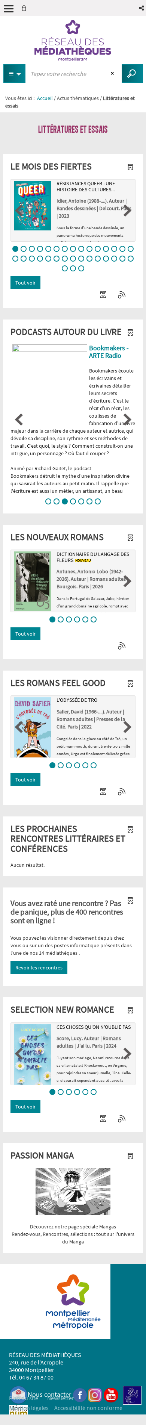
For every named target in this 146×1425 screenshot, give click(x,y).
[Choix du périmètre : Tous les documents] (14, 73)
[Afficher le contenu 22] (65, 259)
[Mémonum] (18, 1414)
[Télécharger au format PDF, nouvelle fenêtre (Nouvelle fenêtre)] (103, 295)
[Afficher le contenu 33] (81, 268)
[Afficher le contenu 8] (73, 249)
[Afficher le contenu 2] (24, 249)
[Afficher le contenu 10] (89, 249)
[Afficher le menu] (9, 8)
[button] (142, 8)
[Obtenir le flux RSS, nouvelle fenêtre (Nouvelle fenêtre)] (122, 295)
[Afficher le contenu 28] (114, 259)
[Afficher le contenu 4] (40, 249)
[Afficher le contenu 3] (32, 249)
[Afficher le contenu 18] (32, 259)
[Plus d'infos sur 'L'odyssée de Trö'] (32, 727)
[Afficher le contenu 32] (73, 268)
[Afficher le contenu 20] (48, 259)
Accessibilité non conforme (88, 1407)
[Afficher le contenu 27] (106, 259)
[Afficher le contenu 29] (122, 259)
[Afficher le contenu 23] (73, 259)
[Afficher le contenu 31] (65, 268)
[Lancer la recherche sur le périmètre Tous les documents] (132, 73)
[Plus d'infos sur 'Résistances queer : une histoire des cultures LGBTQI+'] (32, 205)
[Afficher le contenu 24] (81, 259)
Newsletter (60, 1398)
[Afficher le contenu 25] (89, 259)
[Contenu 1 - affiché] (15, 249)
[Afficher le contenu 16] (15, 259)
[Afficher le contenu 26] (98, 259)
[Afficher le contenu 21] (57, 259)
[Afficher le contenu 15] (131, 249)
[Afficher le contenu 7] (65, 249)
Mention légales (29, 1407)
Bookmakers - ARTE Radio (109, 352)
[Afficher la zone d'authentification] (25, 8)
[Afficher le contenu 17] (24, 259)
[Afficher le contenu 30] (131, 259)
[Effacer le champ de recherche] (113, 74)
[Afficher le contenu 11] (98, 249)
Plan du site (23, 1398)
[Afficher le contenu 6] (57, 249)
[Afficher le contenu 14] (122, 249)
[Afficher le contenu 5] (48, 249)
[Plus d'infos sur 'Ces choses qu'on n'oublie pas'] (32, 1054)
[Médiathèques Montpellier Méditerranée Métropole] (73, 40)
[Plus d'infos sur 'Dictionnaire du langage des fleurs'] (32, 581)
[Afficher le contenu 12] (106, 249)
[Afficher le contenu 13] (114, 249)
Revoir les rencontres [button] (39, 967)
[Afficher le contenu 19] (40, 259)
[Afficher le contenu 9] (81, 249)
